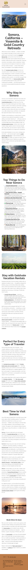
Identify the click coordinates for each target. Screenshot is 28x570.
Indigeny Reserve (10, 214)
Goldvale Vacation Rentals (11, 70)
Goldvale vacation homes (7, 124)
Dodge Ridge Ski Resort (11, 208)
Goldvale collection (7, 379)
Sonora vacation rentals (19, 78)
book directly (9, 534)
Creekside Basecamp (9, 299)
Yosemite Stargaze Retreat (10, 294)
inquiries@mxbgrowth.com (8, 566)
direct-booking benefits (7, 319)
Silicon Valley (5, 137)
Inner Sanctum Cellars (11, 192)
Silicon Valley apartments (20, 380)
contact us (10, 547)
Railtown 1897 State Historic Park (14, 197)
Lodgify (21, 564)
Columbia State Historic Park (13, 219)
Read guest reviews (17, 545)
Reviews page (16, 324)
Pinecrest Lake (9, 203)
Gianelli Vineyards (6, 462)
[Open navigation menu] (25, 4)
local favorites (13, 475)
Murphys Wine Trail (10, 224)
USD (4, 557)
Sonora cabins (7, 528)
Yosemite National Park (7, 102)
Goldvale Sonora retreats (9, 364)
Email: (4, 564)
